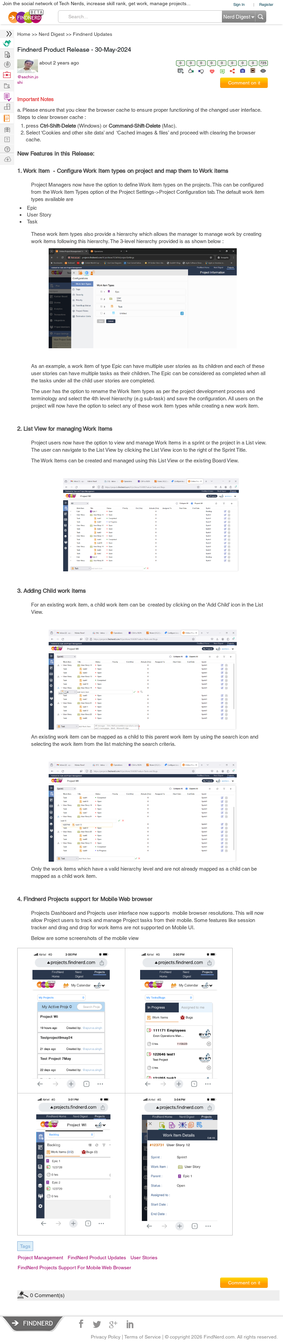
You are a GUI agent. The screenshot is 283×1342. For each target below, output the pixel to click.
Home (23, 34)
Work (7, 75)
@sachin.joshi (27, 79)
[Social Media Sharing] (231, 70)
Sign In (239, 4)
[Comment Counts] (221, 70)
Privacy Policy (105, 1337)
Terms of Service (142, 1337)
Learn (7, 118)
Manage (7, 96)
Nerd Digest (52, 34)
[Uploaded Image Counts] (242, 70)
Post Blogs (7, 158)
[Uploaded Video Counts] (252, 70)
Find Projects (7, 85)
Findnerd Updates (92, 34)
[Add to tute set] (180, 70)
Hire (7, 43)
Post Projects (7, 53)
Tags (25, 1246)
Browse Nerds (7, 63)
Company (7, 107)
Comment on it (244, 83)
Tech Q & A (7, 138)
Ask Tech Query (7, 148)
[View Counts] (262, 70)
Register (266, 4)
